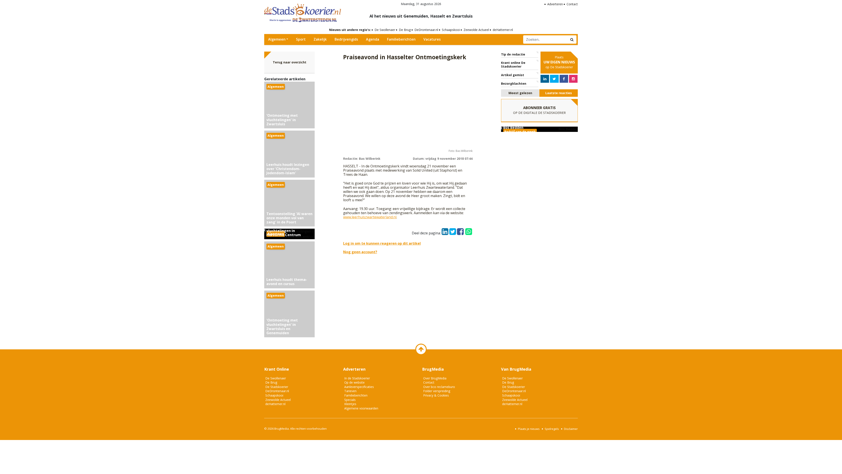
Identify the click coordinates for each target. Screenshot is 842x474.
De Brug (405, 30)
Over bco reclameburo (439, 387)
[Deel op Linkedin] (445, 230)
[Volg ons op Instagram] (573, 79)
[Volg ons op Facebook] (563, 79)
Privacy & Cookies (436, 395)
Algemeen (276, 39)
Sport (301, 39)
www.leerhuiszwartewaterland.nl (369, 217)
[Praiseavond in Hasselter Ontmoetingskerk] (408, 105)
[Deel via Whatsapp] (469, 229)
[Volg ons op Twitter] (554, 79)
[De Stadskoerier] (302, 12)
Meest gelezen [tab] (520, 93)
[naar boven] (421, 349)
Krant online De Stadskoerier (513, 64)
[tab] (520, 93)
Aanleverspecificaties (359, 387)
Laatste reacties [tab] (558, 93)
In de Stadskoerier (357, 378)
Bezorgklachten (513, 83)
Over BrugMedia (434, 378)
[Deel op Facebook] (460, 230)
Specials (350, 400)
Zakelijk (320, 39)
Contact (572, 4)
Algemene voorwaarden (361, 408)
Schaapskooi (451, 30)
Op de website (354, 382)
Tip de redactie (513, 54)
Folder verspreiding (436, 391)
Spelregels (552, 429)
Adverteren (555, 4)
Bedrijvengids (346, 39)
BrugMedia (281, 429)
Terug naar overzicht (289, 62)
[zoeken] (572, 39)
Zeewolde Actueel (476, 30)
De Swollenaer (385, 30)
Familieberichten (401, 39)
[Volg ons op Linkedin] (545, 79)
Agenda (372, 39)
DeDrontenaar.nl (426, 30)
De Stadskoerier (276, 387)
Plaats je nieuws (529, 429)
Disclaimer (571, 429)
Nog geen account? (360, 252)
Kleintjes (350, 404)
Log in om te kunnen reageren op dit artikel (382, 243)
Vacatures (432, 39)
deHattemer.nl (503, 30)
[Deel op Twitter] (452, 230)
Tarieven (350, 391)
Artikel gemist (512, 75)
